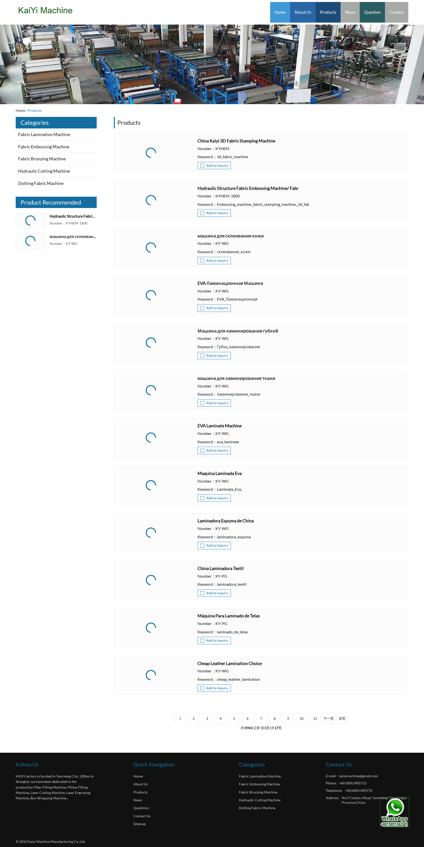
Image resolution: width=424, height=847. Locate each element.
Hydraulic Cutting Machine (44, 171)
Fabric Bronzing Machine (42, 158)
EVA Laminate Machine (220, 425)
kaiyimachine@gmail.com (358, 776)
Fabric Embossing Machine (43, 146)
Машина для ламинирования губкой (238, 331)
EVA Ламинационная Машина (230, 283)
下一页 (328, 718)
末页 (342, 718)
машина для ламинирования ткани (236, 378)
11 (315, 718)
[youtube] (30, 810)
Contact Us (141, 816)
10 (302, 718)
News (350, 12)
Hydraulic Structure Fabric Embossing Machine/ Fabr (73, 216)
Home (280, 12)
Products (328, 12)
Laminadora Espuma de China (226, 520)
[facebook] (20, 810)
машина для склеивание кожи (73, 236)
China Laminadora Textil (221, 568)
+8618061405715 (353, 783)
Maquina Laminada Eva (220, 473)
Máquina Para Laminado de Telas (229, 615)
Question (372, 12)
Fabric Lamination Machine (44, 134)
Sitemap (139, 824)
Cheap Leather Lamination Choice (230, 663)
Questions (141, 808)
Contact (396, 12)
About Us (302, 12)
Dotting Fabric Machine (41, 183)
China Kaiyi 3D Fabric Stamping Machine (236, 141)
